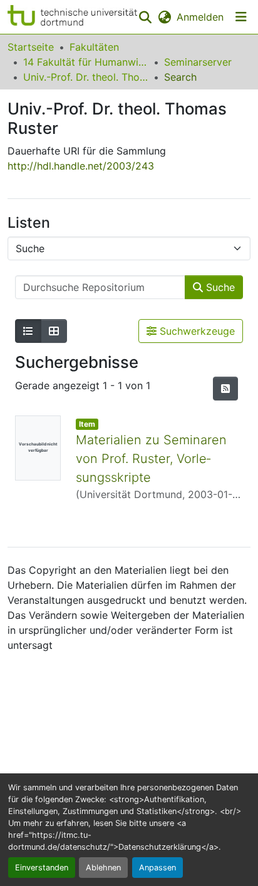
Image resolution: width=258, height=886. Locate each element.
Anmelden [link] (200, 17)
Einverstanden (41, 867)
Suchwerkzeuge (196, 331)
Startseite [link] (31, 47)
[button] (72, 17)
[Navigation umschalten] (241, 17)
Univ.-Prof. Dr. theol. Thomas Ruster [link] (85, 77)
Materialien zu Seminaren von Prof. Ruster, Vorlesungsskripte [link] (151, 458)
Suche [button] (219, 287)
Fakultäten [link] (94, 47)
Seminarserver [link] (198, 62)
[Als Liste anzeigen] (28, 331)
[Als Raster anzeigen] (54, 331)
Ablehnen (103, 867)
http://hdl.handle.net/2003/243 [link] (81, 166)
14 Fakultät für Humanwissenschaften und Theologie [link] (85, 62)
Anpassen (157, 867)
